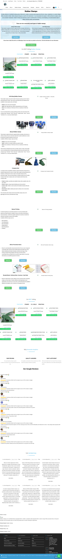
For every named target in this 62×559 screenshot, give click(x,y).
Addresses (20, 540)
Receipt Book (25, 82)
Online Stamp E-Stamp (37, 61)
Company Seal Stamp (9, 73)
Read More (11, 478)
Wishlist (24, 1)
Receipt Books (24, 83)
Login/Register (10, 1)
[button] (59, 556)
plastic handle (10, 31)
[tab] (19, 54)
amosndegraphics (7, 459)
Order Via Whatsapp (9, 77)
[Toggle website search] (58, 7)
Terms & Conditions (8, 543)
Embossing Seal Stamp (23, 61)
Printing (21, 82)
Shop (33, 538)
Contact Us (34, 545)
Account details (21, 543)
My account (5, 1)
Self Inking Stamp (54, 60)
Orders (15, 1)
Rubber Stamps (37, 60)
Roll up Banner (51, 83)
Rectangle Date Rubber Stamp (37, 84)
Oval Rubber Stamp (51, 61)
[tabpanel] (30, 74)
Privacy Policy (6, 540)
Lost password (21, 545)
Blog (19, 459)
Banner (53, 82)
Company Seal (9, 72)
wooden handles (22, 29)
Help (5, 538)
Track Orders (19, 1)
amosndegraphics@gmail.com (53, 553)
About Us (34, 543)
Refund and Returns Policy (9, 545)
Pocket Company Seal (9, 83)
